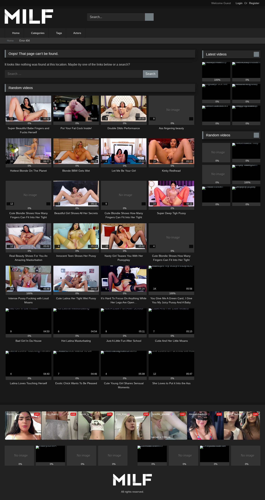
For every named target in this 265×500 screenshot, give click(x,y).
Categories (37, 33)
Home (16, 33)
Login (239, 3)
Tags (59, 33)
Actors (77, 33)
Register (254, 3)
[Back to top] (253, 488)
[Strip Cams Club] (29, 17)
